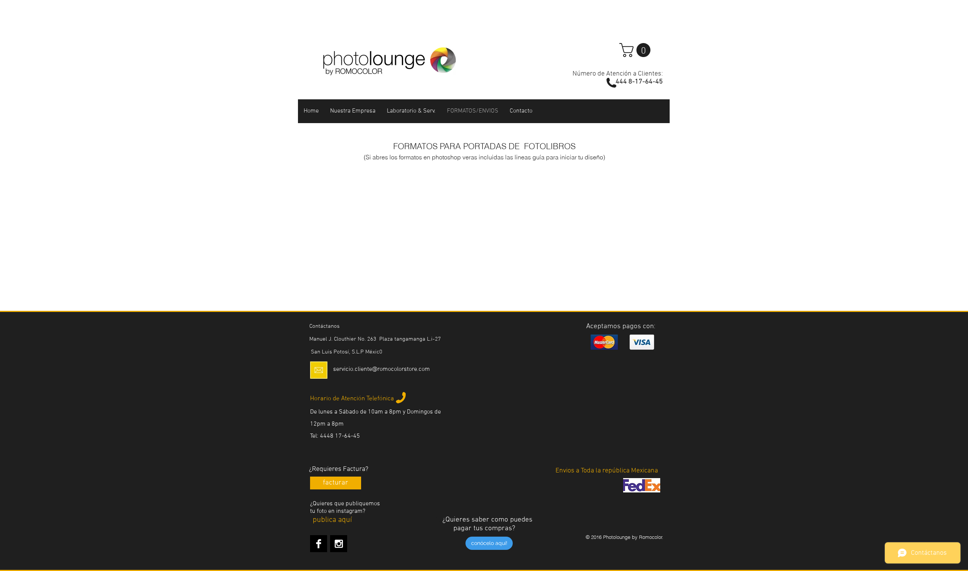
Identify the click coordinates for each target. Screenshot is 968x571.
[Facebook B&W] (318, 543)
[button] (636, 50)
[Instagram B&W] (338, 543)
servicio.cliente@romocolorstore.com (381, 369)
